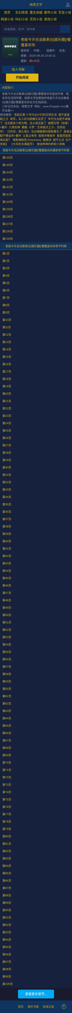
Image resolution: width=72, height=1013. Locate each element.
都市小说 (50, 12)
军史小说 (64, 12)
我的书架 (33, 1006)
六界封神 (14, 127)
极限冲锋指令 (46, 135)
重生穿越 (36, 12)
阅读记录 (48, 1006)
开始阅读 (22, 77)
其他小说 (50, 19)
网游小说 (7, 19)
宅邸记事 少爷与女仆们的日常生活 (35, 114)
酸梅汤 (47, 139)
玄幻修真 (21, 12)
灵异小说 (36, 19)
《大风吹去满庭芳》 (22, 144)
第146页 (34, 60)
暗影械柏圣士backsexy (27, 139)
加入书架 (18, 69)
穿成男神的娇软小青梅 (51, 144)
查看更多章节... (36, 994)
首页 (7, 12)
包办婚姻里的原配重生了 (46, 131)
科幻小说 (21, 19)
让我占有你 (30, 135)
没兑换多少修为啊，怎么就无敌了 (25, 123)
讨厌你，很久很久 (18, 131)
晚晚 (24, 127)
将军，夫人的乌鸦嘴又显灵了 (28, 118)
